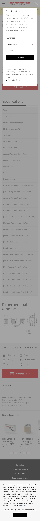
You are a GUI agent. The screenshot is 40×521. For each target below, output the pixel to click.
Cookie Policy (15, 80)
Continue (20, 58)
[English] (20, 51)
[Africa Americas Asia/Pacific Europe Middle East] (20, 38)
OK (20, 515)
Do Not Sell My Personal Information (19, 510)
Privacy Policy (23, 505)
